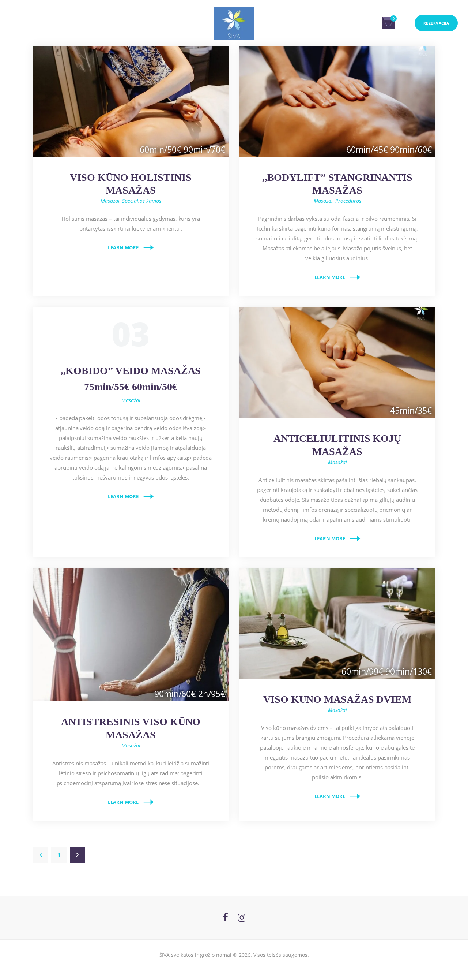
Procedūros (348, 200)
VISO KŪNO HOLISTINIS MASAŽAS (130, 184)
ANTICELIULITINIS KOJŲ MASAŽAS (337, 445)
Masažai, (111, 200)
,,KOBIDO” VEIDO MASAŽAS (131, 378)
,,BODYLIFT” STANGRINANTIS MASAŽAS (337, 184)
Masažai (130, 400)
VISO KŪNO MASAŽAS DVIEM (337, 699)
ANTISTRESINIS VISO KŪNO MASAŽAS (131, 728)
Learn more (123, 247)
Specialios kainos (141, 200)
